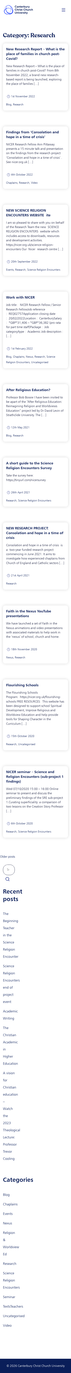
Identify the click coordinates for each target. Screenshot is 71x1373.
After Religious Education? (28, 390)
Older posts (7, 856)
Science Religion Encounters (43, 269)
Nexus (29, 356)
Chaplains (11, 182)
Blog (8, 104)
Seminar (9, 1297)
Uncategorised (39, 362)
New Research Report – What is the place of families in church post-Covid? (35, 54)
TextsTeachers (13, 1306)
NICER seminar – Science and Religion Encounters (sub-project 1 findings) (35, 776)
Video (34, 182)
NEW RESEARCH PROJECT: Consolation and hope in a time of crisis (34, 533)
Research (18, 104)
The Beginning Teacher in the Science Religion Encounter (10, 935)
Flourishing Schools (22, 685)
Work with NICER (20, 297)
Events (10, 269)
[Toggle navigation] (63, 9)
